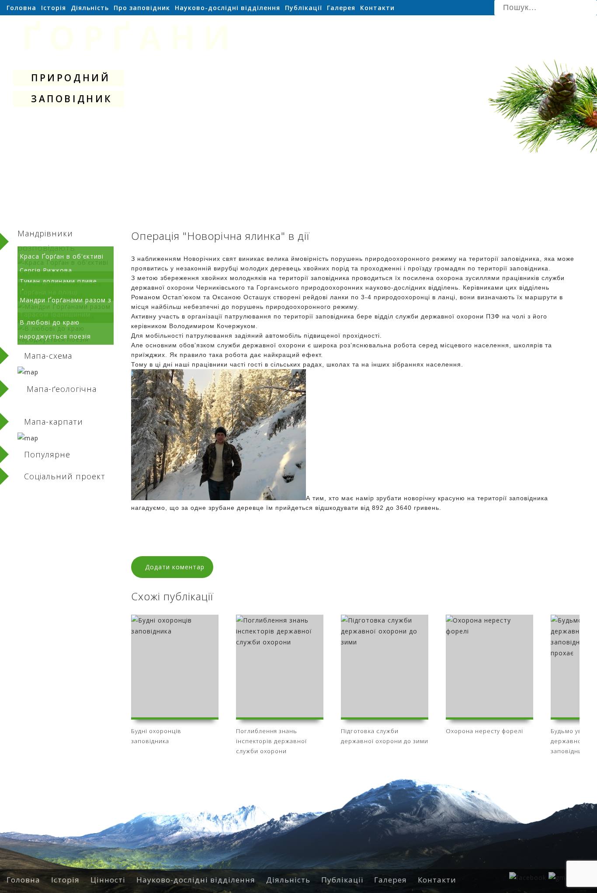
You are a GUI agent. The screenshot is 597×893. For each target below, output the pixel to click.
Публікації (303, 7)
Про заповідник (142, 7)
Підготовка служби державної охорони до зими (384, 736)
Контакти (377, 7)
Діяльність (90, 7)
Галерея (341, 7)
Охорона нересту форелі (484, 731)
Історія (53, 7)
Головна (21, 7)
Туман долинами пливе (58, 281)
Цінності (107, 880)
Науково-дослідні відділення (227, 7)
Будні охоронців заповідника (156, 736)
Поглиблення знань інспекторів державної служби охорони (271, 739)
